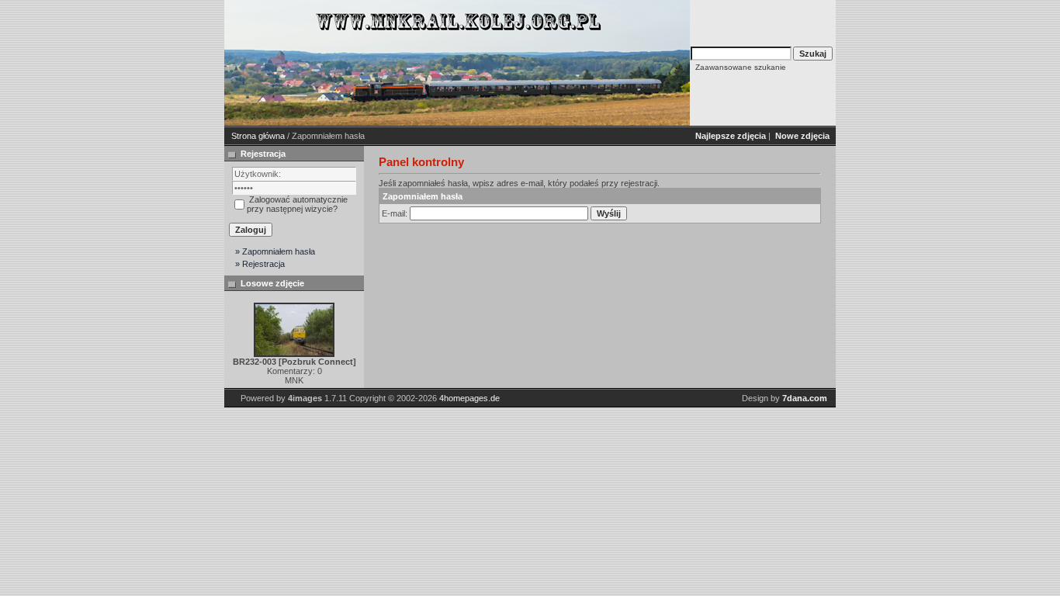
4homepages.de (469, 398)
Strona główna (258, 135)
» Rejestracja (260, 264)
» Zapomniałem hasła (275, 251)
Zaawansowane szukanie (740, 67)
